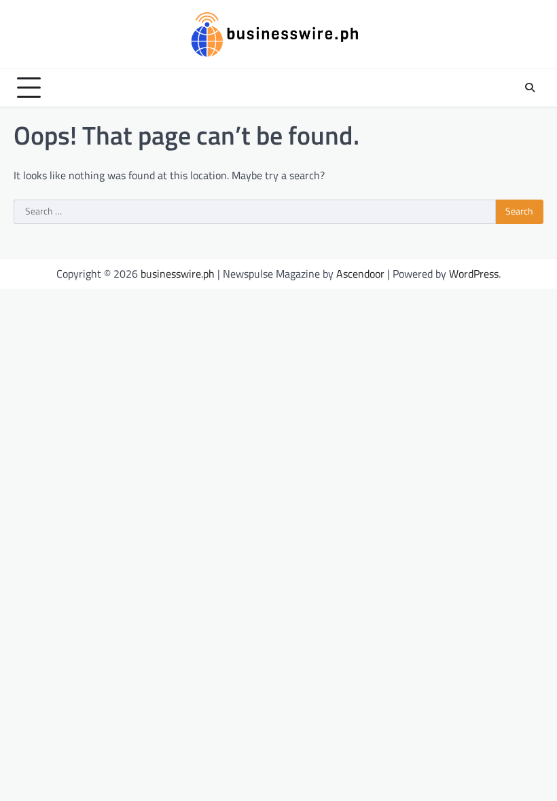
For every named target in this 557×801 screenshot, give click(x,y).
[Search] (530, 87)
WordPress (474, 273)
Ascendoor (360, 273)
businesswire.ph (178, 273)
